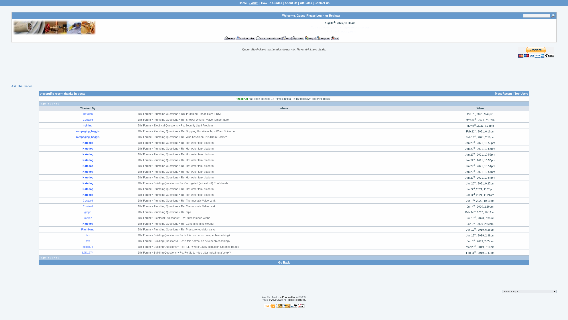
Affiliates (306, 3)
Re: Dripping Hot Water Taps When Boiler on (208, 131)
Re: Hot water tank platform (197, 142)
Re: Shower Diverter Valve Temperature (205, 119)
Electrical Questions (166, 125)
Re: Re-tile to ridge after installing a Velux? (205, 252)
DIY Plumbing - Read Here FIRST (201, 114)
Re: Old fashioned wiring (195, 218)
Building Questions (165, 183)
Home (243, 3)
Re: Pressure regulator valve (198, 229)
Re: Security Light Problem (197, 125)
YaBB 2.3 (301, 297)
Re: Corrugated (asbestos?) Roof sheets (203, 183)
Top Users (521, 93)
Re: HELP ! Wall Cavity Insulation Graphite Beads (209, 246)
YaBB (265, 299)
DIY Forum (144, 114)
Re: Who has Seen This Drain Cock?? (204, 137)
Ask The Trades (21, 86)
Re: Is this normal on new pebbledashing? (204, 235)
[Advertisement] (284, 71)
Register (334, 15)
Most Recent (503, 93)
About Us (291, 3)
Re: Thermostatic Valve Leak (198, 200)
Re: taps (186, 212)
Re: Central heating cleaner (197, 223)
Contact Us (322, 3)
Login (320, 15)
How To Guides (271, 3)
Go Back (284, 262)
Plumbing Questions (166, 114)
